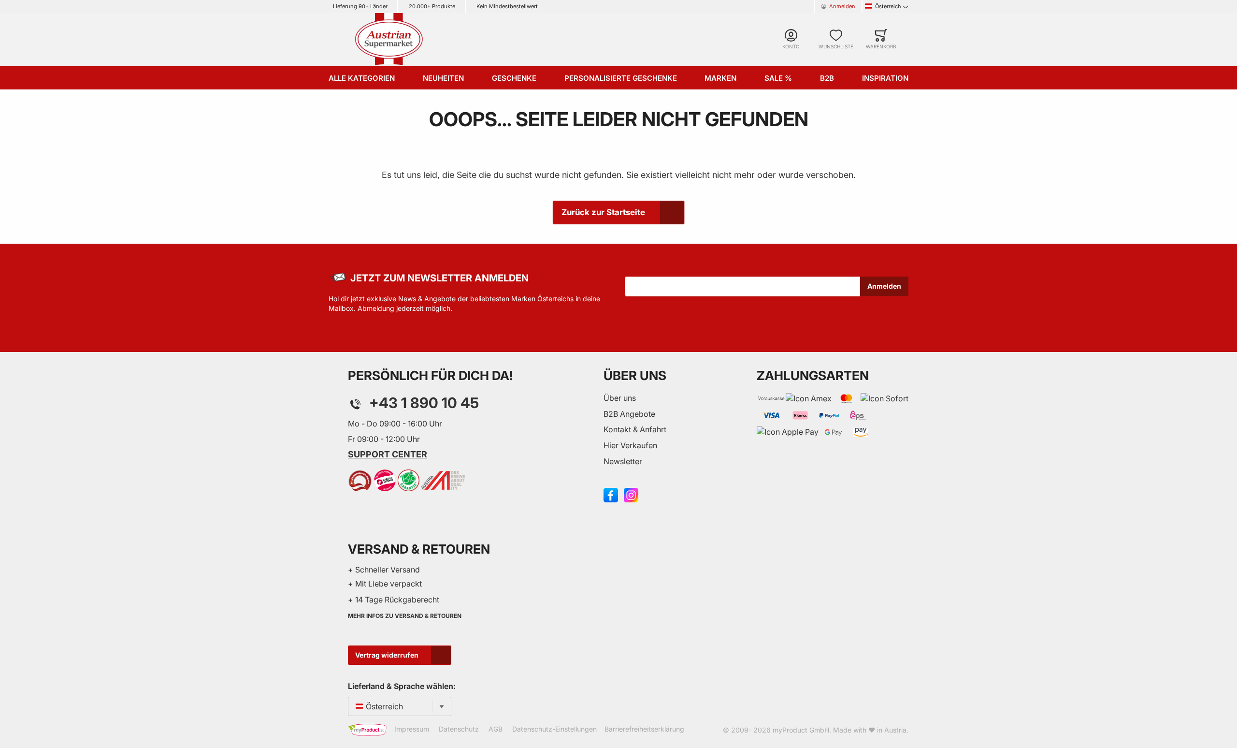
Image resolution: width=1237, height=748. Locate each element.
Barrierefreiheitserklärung (644, 729)
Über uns (620, 398)
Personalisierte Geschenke (620, 78)
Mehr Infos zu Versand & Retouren (404, 615)
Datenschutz (459, 729)
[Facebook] (611, 494)
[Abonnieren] (884, 286)
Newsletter (623, 461)
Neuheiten (443, 78)
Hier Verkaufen (630, 445)
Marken (720, 78)
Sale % (778, 78)
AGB (496, 729)
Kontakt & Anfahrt (635, 429)
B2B (827, 78)
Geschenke (514, 78)
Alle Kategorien (362, 78)
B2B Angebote (629, 414)
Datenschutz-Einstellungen (554, 729)
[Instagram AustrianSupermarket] (631, 494)
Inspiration (885, 78)
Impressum (411, 729)
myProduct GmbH (801, 730)
